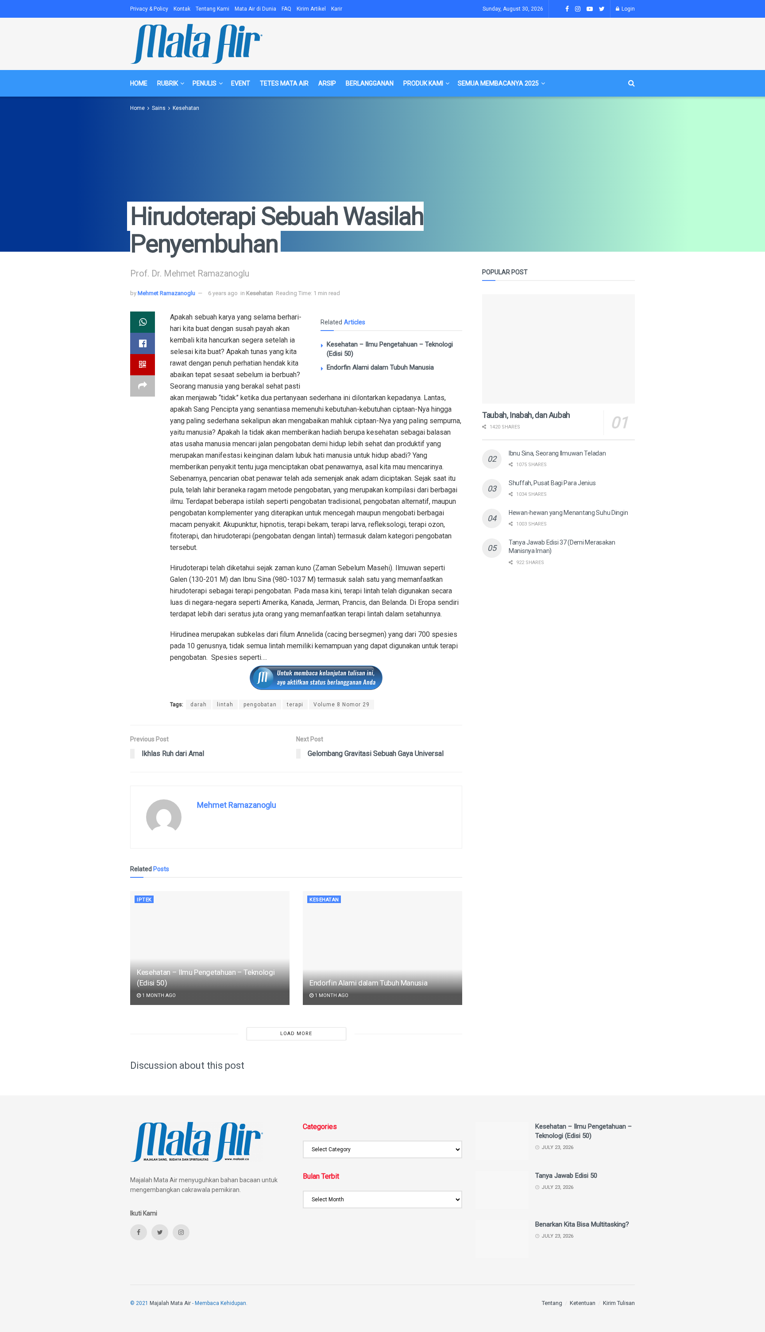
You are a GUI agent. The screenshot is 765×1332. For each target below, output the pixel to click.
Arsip (327, 83)
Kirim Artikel (311, 9)
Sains (159, 108)
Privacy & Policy (149, 9)
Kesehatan (186, 108)
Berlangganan (370, 83)
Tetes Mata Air (284, 83)
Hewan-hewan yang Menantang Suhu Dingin (568, 512)
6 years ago (223, 293)
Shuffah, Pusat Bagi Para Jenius (552, 483)
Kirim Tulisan (619, 1303)
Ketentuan (582, 1303)
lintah (225, 704)
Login (627, 9)
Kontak (182, 9)
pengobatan (260, 704)
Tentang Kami (212, 9)
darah (198, 704)
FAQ (286, 9)
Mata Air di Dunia (255, 9)
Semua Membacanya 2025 (498, 83)
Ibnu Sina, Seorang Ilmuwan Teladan (557, 453)
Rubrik (167, 83)
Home (138, 83)
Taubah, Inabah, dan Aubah (526, 415)
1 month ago (158, 995)
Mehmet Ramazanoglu (166, 293)
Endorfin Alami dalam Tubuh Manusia (380, 367)
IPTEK (144, 900)
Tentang (552, 1303)
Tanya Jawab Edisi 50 (566, 1176)
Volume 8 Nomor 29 (341, 704)
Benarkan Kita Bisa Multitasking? (582, 1224)
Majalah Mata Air (170, 1303)
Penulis (204, 83)
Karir (336, 9)
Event (240, 83)
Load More (296, 1033)
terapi (295, 704)
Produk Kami (423, 83)
